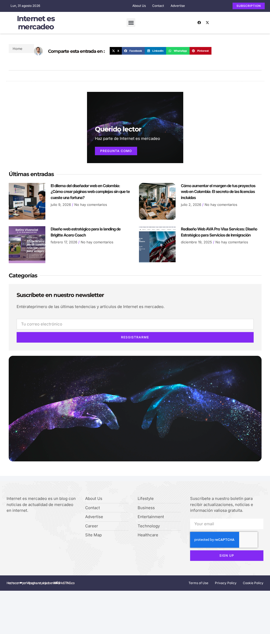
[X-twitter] (207, 22)
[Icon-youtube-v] (33, 524)
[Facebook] (199, 22)
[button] (131, 22)
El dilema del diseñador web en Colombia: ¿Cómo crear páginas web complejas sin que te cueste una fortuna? (90, 191)
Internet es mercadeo (36, 22)
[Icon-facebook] (8, 524)
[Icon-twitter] (16, 524)
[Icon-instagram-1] (24, 524)
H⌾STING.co (64, 583)
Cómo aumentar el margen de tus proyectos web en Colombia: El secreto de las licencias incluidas (218, 191)
